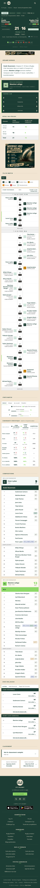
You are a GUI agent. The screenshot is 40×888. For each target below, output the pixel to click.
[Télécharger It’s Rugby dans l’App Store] (13, 808)
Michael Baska (6, 381)
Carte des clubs (29, 851)
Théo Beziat (30, 234)
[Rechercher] (35, 3)
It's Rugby (3, 7)
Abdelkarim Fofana (21, 517)
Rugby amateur (29, 833)
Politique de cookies (8, 882)
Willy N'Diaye (7, 272)
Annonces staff (10, 869)
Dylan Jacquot (7, 295)
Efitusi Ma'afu (7, 279)
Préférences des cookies (30, 882)
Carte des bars (30, 854)
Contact (21, 882)
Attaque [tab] (10, 403)
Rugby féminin (10, 833)
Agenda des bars (29, 869)
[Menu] (4, 3)
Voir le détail (32, 695)
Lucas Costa (9, 218)
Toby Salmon (19, 506)
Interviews (30, 836)
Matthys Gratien (20, 631)
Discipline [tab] (23, 403)
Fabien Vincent (6, 329)
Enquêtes (10, 839)
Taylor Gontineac (7, 343)
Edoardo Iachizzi (20, 604)
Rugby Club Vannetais (34, 21)
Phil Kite (17, 601)
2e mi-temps (21, 231)
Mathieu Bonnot (20, 495)
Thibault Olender (7, 335)
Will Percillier (19, 622)
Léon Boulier (19, 618)
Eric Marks (30, 242)
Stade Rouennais (5, 21)
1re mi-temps (20, 194)
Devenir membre (20, 794)
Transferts (10, 836)
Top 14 (10, 819)
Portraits (29, 839)
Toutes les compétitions (30, 824)
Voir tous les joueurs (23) (20, 711)
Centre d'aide (7, 880)
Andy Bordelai (31, 249)
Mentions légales (16, 880)
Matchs (10, 7)
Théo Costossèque (21, 635)
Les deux (4, 686)
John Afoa (30, 255)
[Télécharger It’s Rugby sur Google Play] (26, 808)
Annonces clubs (10, 866)
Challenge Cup (10, 824)
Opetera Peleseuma (21, 535)
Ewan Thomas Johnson (22, 608)
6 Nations (10, 821)
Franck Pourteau (20, 524)
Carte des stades (10, 854)
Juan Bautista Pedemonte (23, 611)
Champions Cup (29, 821)
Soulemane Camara (21, 492)
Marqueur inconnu (10, 357)
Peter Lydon (9, 198)
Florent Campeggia (21, 520)
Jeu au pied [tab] (17, 403)
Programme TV (10, 857)
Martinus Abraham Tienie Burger (8, 286)
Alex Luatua (19, 531)
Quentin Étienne (32, 350)
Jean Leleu (18, 502)
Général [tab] (4, 403)
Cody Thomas (19, 499)
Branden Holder (32, 311)
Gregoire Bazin (31, 317)
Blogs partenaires (10, 842)
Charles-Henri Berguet (22, 593)
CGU (16, 882)
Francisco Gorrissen (21, 615)
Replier (20, 228)
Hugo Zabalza (31, 303)
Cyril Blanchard (20, 597)
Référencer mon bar (10, 871)
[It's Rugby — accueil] (9, 3)
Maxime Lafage (16, 84)
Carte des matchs (10, 851)
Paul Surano (19, 538)
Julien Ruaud (19, 510)
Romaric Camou (20, 646)
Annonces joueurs (29, 866)
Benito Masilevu (20, 527)
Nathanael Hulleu (30, 370)
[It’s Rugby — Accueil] (20, 782)
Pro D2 (30, 13)
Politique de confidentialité (29, 880)
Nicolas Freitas (20, 638)
